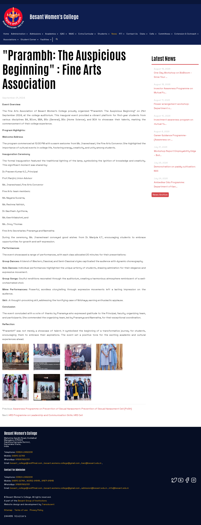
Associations (9, 39)
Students (102, 33)
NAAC (71, 33)
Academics (50, 33)
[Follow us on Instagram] (193, 482)
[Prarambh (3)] (78, 369)
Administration (18, 33)
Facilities (44, 39)
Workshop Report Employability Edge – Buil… (175, 151)
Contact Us (132, 33)
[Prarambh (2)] (15, 399)
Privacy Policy (36, 510)
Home (6, 33)
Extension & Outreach (185, 33)
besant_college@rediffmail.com (26, 463)
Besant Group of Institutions (32, 500)
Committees (164, 33)
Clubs (142, 33)
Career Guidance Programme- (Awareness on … (170, 135)
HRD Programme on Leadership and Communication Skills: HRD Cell (46, 415)
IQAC (62, 33)
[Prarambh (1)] (15, 369)
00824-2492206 (24, 452)
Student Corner (28, 39)
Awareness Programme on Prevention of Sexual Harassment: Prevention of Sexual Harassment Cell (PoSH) (72, 408)
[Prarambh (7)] (109, 369)
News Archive (160, 194)
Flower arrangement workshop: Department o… (171, 104)
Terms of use (21, 510)
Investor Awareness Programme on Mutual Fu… (173, 88)
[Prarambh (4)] (47, 369)
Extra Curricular (85, 33)
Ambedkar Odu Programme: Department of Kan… (169, 182)
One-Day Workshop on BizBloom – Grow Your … (173, 73)
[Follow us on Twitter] (174, 482)
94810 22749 (18, 455)
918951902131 (23, 459)
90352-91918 (33, 480)
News (114, 33)
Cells (151, 33)
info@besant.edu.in (119, 488)
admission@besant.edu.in (94, 488)
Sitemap (8, 510)
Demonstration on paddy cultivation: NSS (175, 166)
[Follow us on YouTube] (180, 482)
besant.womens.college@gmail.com (62, 463)
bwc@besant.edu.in (91, 463)
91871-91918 (48, 480)
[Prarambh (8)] (47, 399)
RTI (120, 33)
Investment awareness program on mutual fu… (173, 119)
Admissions (35, 33)
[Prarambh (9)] (78, 399)
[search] (57, 39)
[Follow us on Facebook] (187, 482)
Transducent (48, 504)
